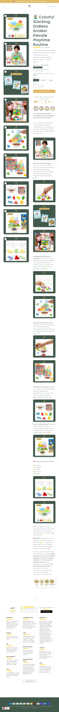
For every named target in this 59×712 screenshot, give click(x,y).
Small (36, 80)
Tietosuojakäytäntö (41, 706)
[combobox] (6, 708)
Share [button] (36, 598)
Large (50, 80)
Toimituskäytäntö (27, 707)
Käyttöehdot (49, 706)
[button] (4, 6)
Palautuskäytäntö (31, 706)
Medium (43, 80)
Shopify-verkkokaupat (21, 706)
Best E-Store (13, 706)
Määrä (34, 83)
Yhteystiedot (35, 707)
